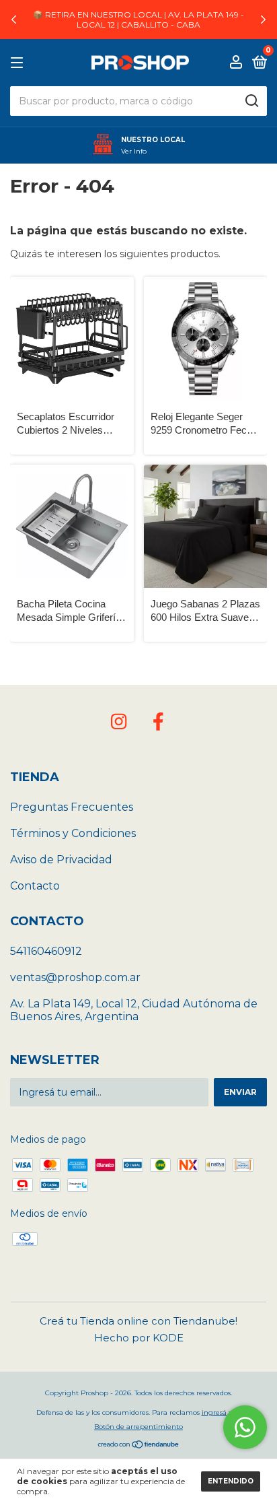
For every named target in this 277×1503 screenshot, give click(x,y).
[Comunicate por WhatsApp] (245, 1427)
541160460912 (46, 951)
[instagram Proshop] (119, 721)
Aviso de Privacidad (61, 859)
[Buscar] (251, 101)
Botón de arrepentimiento (138, 1426)
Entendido (230, 1481)
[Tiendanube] (139, 1446)
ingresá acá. (221, 1412)
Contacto (35, 885)
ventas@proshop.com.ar (75, 977)
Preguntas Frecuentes (71, 807)
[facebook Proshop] (158, 721)
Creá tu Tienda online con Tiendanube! (138, 1320)
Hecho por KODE (139, 1337)
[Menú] (19, 63)
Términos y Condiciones (73, 833)
